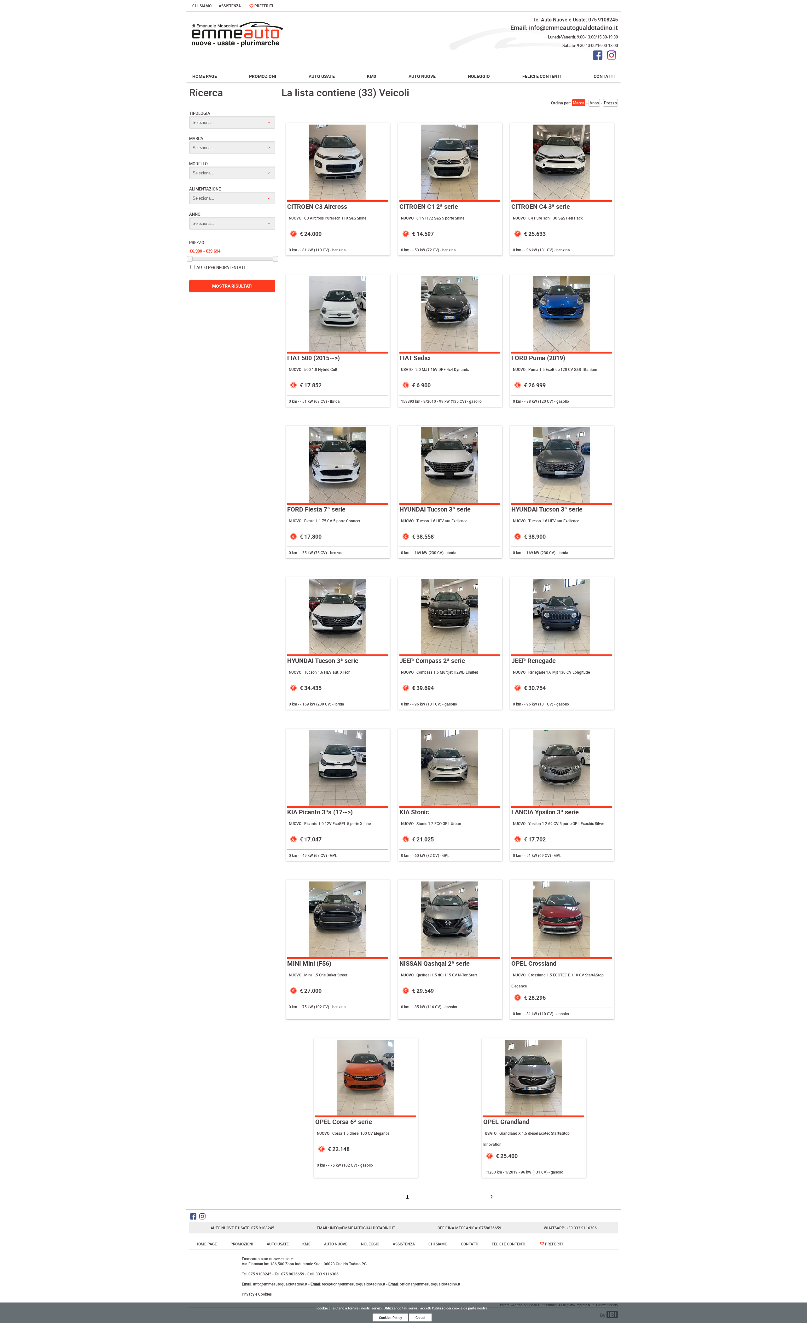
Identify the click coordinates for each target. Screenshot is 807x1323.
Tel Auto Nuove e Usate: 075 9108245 (575, 19)
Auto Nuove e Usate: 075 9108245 (242, 1227)
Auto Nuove (422, 76)
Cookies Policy (390, 1317)
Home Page (204, 76)
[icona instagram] (611, 55)
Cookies (264, 1294)
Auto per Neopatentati (220, 267)
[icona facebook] (597, 55)
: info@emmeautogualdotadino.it (275, 1283)
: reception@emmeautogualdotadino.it (348, 1283)
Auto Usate (322, 76)
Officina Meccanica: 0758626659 (469, 1227)
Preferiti (263, 5)
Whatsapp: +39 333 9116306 (570, 1227)
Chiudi (420, 1317)
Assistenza (230, 5)
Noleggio (479, 76)
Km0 (371, 76)
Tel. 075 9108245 (257, 1273)
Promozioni (262, 76)
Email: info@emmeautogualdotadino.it (564, 27)
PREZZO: (197, 242)
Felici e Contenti (541, 76)
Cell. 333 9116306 (323, 1273)
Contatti (604, 76)
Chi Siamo (202, 5)
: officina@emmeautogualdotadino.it (424, 1283)
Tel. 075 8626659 (289, 1273)
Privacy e (249, 1294)
